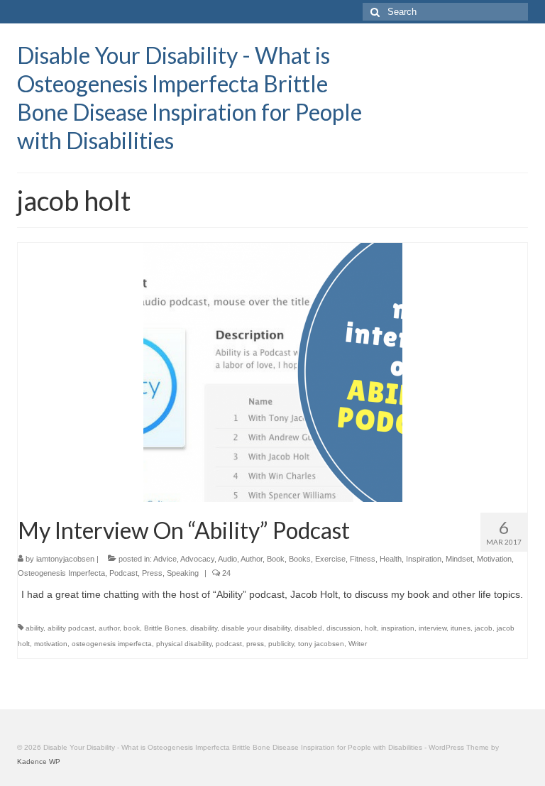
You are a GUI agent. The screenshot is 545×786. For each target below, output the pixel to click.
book (131, 628)
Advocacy (197, 559)
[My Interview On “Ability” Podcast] (272, 371)
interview (432, 628)
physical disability (183, 644)
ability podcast (71, 628)
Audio (227, 559)
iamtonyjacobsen (65, 559)
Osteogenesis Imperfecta (61, 573)
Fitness (362, 559)
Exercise (330, 559)
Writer (357, 644)
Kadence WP (38, 761)
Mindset (459, 559)
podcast (229, 644)
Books (300, 559)
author (109, 628)
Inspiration (423, 559)
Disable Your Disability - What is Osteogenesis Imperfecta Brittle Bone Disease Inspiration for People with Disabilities (189, 97)
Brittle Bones (165, 628)
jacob (483, 628)
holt (371, 628)
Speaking (183, 573)
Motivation (494, 559)
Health (391, 559)
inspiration (397, 628)
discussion (343, 628)
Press (152, 573)
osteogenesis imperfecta (112, 644)
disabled (308, 628)
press (255, 644)
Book (276, 559)
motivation (50, 644)
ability (34, 628)
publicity (281, 644)
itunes (460, 628)
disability (203, 628)
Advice (165, 559)
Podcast (123, 573)
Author (252, 559)
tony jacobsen (321, 644)
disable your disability (255, 628)
